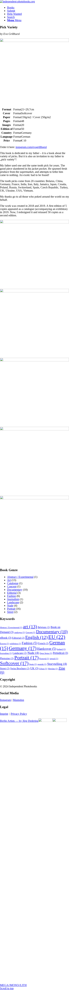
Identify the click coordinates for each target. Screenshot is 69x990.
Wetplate (53, 669)
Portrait (11, 608)
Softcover (14, 663)
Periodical (60, 652)
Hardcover (46, 649)
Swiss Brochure (20, 668)
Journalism (13, 599)
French (43, 643)
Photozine (7, 658)
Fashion (11, 596)
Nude (10, 605)
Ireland (61, 649)
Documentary (14, 589)
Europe (4, 644)
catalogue (19, 632)
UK (34, 668)
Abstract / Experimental (20, 576)
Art (9, 580)
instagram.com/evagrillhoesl (31, 147)
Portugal (44, 659)
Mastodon (18, 700)
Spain (33, 664)
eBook (5, 637)
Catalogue (12, 583)
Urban (43, 669)
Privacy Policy (19, 713)
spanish (42, 664)
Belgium (44, 627)
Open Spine (46, 653)
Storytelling (57, 664)
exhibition (15, 644)
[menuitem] (38, 7)
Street (10, 611)
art (30, 626)
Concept (11, 586)
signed (54, 659)
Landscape (13, 602)
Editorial (12, 592)
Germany (22, 648)
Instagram (5, 700)
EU (56, 637)
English (36, 637)
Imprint (4, 713)
